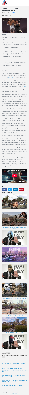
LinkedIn (15, 189)
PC (4, 355)
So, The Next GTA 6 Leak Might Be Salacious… (13, 385)
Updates (8, 353)
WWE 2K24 (16, 355)
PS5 (9, 355)
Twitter (10, 189)
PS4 (7, 355)
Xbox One (22, 355)
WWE (24, 86)
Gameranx (12, 392)
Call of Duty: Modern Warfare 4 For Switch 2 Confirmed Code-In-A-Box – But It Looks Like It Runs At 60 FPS (14, 370)
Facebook (4, 189)
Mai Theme (15, 393)
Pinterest (21, 189)
